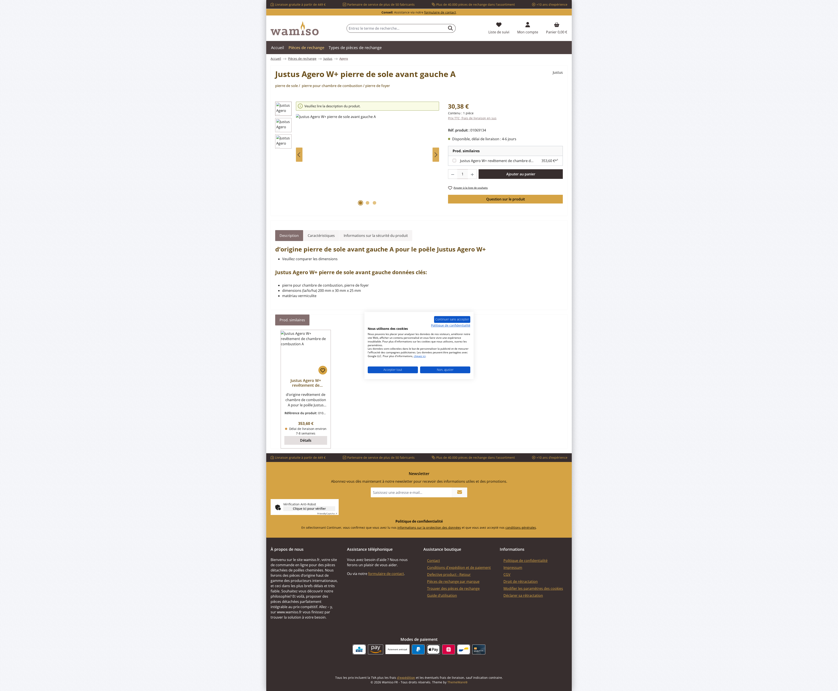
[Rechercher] (450, 28)
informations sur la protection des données (429, 527)
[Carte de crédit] (478, 649)
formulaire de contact (440, 12)
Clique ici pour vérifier (309, 508)
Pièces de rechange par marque (453, 581)
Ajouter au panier (520, 174)
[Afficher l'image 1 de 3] (360, 203)
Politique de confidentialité (525, 560)
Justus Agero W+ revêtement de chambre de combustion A (497, 160)
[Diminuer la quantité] (452, 174)
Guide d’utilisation (442, 595)
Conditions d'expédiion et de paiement (459, 567)
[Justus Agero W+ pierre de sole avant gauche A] (367, 161)
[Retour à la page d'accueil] (295, 28)
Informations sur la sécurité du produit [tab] (376, 235)
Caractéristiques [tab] (321, 235)
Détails (305, 440)
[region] (357, 155)
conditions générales (520, 527)
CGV (506, 574)
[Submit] (459, 492)
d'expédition (406, 678)
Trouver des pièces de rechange (453, 588)
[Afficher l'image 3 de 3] (374, 203)
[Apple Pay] (433, 649)
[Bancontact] (463, 649)
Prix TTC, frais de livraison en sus (472, 118)
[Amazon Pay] (375, 649)
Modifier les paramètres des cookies (533, 588)
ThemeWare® (457, 682)
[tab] (289, 235)
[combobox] (396, 28)
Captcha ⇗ (327, 513)
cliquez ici (420, 356)
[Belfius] (448, 649)
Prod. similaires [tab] (292, 320)
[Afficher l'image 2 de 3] (367, 203)
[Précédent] (299, 155)
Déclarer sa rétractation (523, 595)
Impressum (512, 567)
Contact (433, 560)
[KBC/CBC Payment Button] (359, 649)
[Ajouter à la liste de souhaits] (322, 370)
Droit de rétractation (520, 581)
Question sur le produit (505, 199)
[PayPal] (418, 649)
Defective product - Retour (449, 574)
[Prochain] (436, 155)
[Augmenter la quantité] (472, 174)
